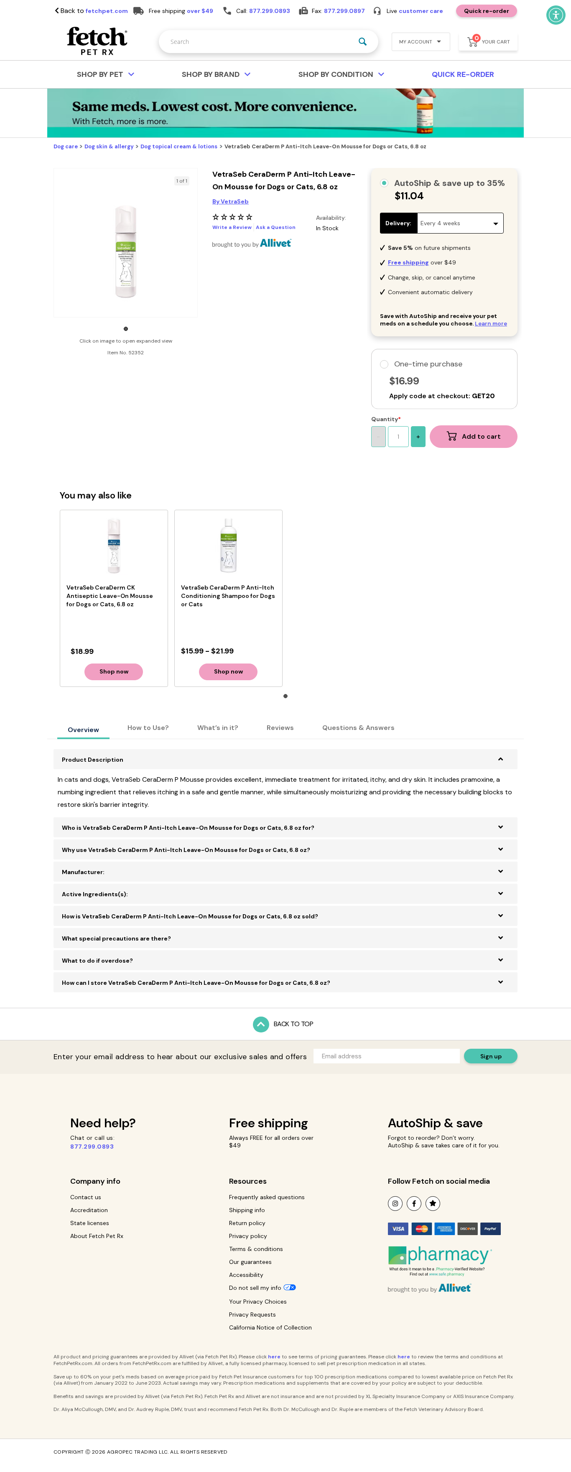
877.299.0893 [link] (269, 11)
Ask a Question (276, 227)
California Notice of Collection (270, 1327)
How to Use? (148, 727)
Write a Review (232, 227)
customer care (421, 11)
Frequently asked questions (267, 1197)
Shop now (113, 671)
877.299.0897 (344, 11)
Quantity (384, 419)
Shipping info (247, 1210)
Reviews (280, 727)
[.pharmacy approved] (440, 1261)
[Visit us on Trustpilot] (433, 1203)
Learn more (491, 323)
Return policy (247, 1223)
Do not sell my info (255, 1287)
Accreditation (89, 1210)
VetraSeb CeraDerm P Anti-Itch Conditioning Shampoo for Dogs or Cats (228, 596)
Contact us (85, 1197)
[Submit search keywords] (362, 41)
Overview (83, 729)
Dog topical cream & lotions (178, 146)
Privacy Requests (252, 1314)
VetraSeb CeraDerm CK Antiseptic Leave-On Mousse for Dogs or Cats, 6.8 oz (109, 596)
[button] (417, 42)
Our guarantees (250, 1262)
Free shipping (268, 1123)
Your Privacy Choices (258, 1301)
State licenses (89, 1223)
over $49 (200, 11)
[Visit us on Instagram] (395, 1203)
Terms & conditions (256, 1249)
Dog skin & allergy (109, 146)
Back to (93, 11)
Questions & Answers (358, 727)
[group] (125, 251)
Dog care (66, 146)
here (274, 1356)
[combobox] (268, 41)
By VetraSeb (230, 201)
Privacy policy (248, 1236)
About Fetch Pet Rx (96, 1236)
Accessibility (246, 1275)
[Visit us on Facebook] (414, 1203)
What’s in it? (217, 727)
